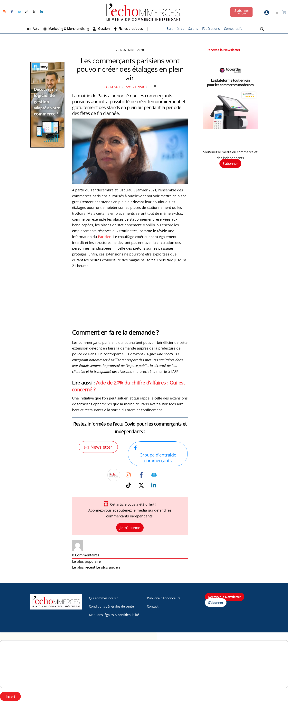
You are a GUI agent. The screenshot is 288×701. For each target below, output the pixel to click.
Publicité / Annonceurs (163, 598)
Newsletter (101, 447)
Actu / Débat (135, 87)
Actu (35, 28)
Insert (10, 696)
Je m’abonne (130, 527)
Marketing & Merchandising (68, 28)
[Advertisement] (130, 300)
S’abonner (230, 163)
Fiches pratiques (130, 28)
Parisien (104, 236)
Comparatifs (233, 28)
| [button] (148, 28)
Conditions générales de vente (111, 606)
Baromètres (175, 28)
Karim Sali (112, 87)
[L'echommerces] (56, 607)
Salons (193, 28)
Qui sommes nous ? (103, 598)
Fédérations (211, 28)
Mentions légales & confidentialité (114, 615)
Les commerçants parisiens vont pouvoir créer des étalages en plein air (129, 69)
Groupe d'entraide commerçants (157, 457)
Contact (152, 606)
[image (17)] (230, 128)
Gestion (103, 28)
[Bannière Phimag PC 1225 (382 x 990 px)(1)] (47, 146)
